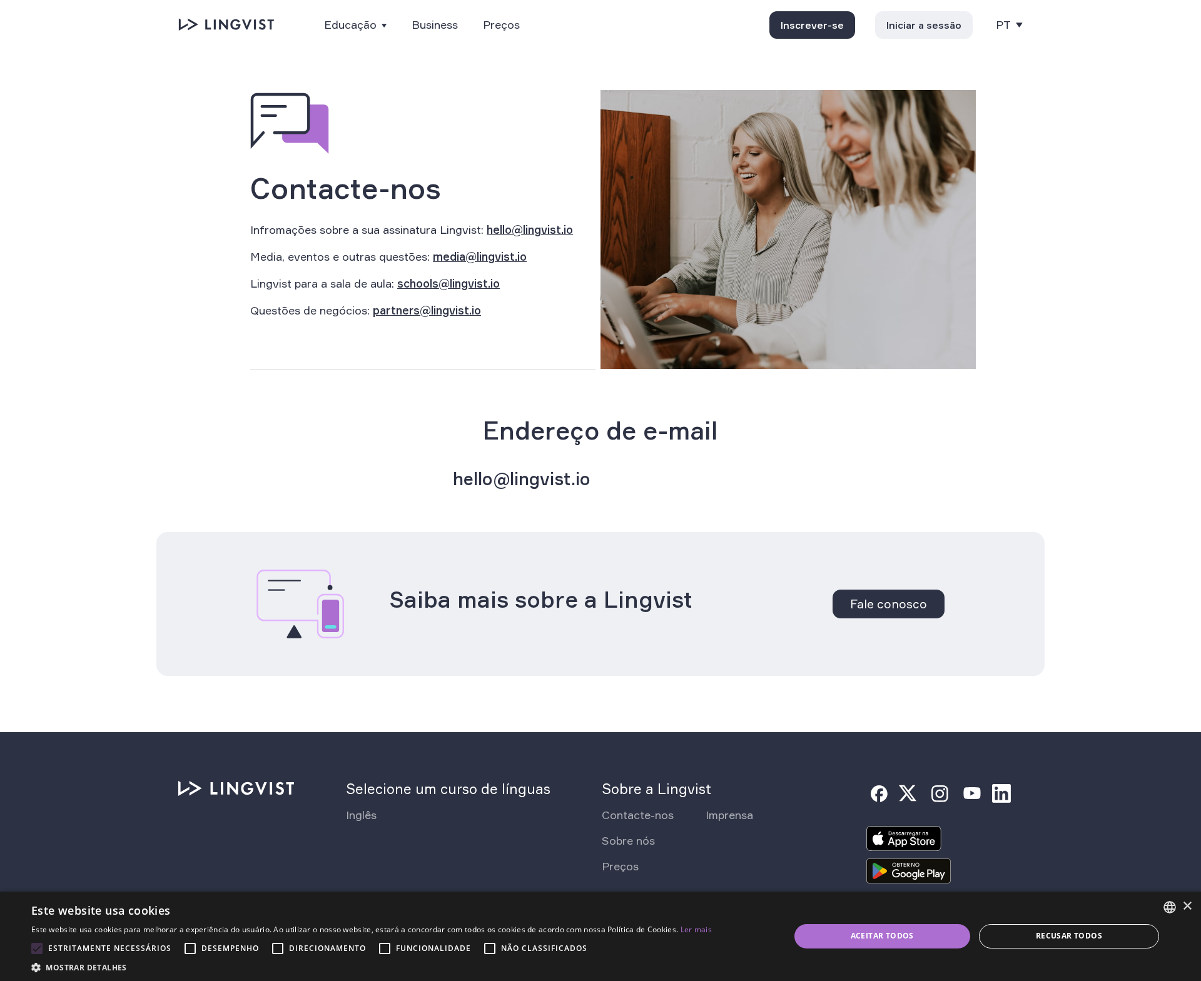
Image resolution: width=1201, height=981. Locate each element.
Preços (501, 24)
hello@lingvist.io (530, 229)
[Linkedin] (1001, 793)
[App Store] (903, 842)
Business (435, 24)
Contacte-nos (638, 815)
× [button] (1187, 906)
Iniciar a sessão (923, 25)
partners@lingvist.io (427, 310)
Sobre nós (628, 840)
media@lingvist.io (480, 256)
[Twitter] (908, 793)
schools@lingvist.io (448, 283)
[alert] (600, 936)
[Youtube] (972, 793)
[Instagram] (939, 793)
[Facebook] (878, 793)
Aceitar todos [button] (882, 935)
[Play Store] (908, 874)
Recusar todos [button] (1069, 935)
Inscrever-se (812, 25)
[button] (371, 966)
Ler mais (696, 929)
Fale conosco (888, 603)
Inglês (361, 815)
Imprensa (729, 815)
